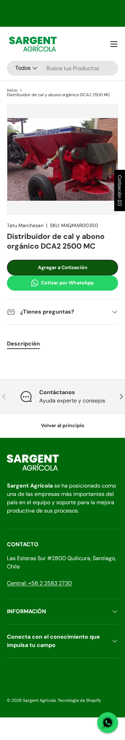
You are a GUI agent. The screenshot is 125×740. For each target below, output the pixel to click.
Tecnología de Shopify (79, 700)
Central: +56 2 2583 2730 (39, 583)
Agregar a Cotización (63, 267)
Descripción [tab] (23, 343)
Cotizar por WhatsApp (67, 283)
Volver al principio (62, 425)
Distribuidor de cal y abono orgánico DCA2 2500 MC (58, 95)
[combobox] (62, 68)
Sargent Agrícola (39, 700)
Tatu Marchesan (25, 225)
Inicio (12, 90)
